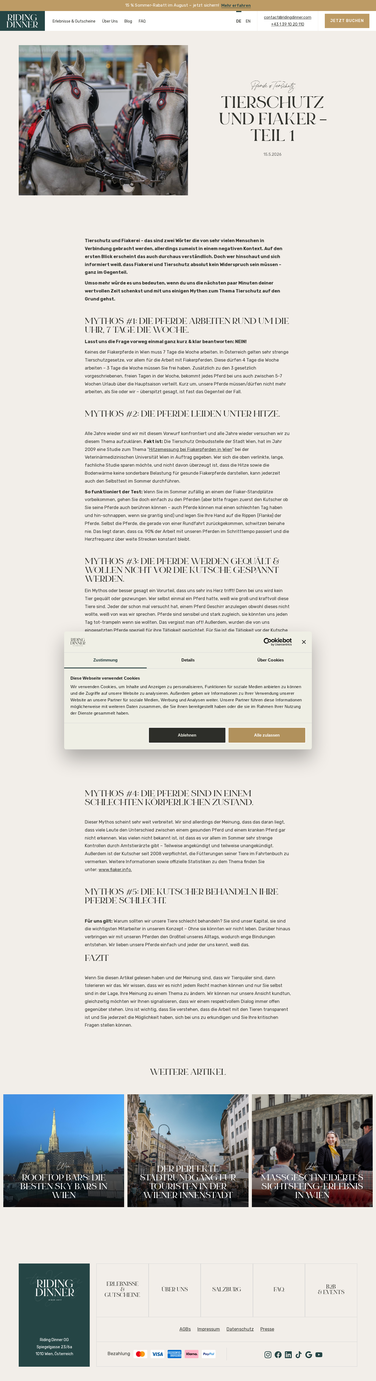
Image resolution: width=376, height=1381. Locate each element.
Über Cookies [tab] (270, 660)
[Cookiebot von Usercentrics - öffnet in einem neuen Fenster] (268, 642)
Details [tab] (188, 660)
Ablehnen (187, 735)
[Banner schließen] (304, 642)
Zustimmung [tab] (105, 660)
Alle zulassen (267, 735)
